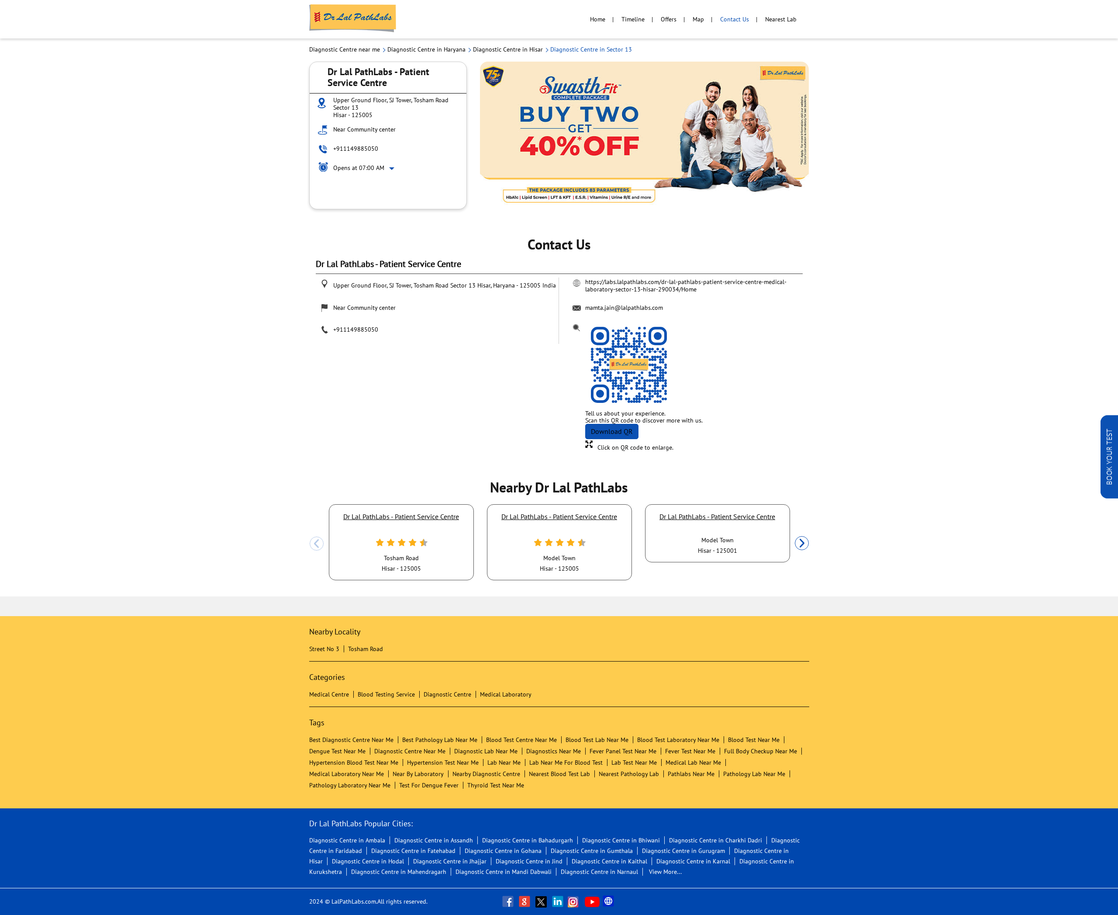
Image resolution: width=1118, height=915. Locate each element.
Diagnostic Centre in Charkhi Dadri (715, 840)
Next (801, 543)
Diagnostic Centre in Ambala (347, 840)
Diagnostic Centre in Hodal (368, 861)
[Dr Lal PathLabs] (353, 19)
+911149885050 (355, 148)
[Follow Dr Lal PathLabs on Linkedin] (558, 901)
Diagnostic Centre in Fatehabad (413, 851)
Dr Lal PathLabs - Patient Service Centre (401, 516)
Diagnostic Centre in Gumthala (592, 851)
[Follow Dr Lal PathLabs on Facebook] (508, 901)
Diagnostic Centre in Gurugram (683, 851)
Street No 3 (324, 649)
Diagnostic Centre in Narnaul (599, 872)
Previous (316, 543)
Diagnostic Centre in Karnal (693, 861)
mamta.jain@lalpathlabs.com (624, 308)
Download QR (612, 431)
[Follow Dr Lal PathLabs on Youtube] (592, 901)
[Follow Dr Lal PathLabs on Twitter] (542, 901)
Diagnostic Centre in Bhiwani (621, 840)
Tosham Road (365, 649)
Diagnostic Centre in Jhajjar (450, 861)
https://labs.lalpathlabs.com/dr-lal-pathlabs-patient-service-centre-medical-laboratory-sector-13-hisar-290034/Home (686, 285)
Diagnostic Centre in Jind (529, 861)
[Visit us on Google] (525, 901)
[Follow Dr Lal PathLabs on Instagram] (575, 901)
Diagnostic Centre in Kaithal (609, 861)
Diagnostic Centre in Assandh (433, 840)
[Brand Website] (609, 901)
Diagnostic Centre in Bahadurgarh (527, 840)
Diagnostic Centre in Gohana (503, 851)
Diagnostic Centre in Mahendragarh (398, 872)
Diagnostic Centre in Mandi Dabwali (503, 872)
